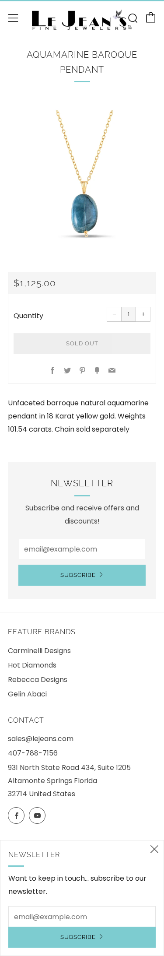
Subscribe (78, 575)
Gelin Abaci (27, 694)
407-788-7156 (33, 753)
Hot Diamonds (32, 665)
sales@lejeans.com (40, 739)
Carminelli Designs (39, 651)
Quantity (28, 316)
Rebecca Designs (37, 680)
